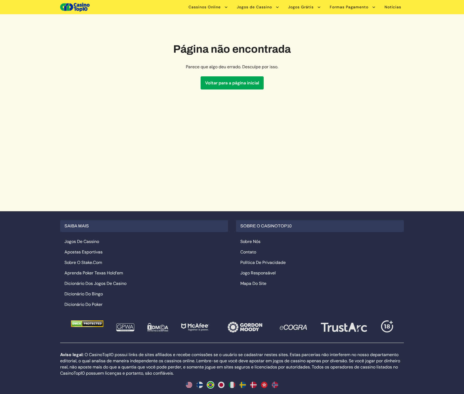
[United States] (189, 385)
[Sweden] (243, 385)
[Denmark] (253, 385)
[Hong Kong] (264, 385)
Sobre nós (250, 241)
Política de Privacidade (263, 262)
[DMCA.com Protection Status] (87, 323)
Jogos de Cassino (254, 7)
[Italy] (232, 385)
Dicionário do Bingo (83, 294)
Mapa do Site (253, 283)
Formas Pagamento (349, 7)
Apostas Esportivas (83, 252)
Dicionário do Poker (83, 304)
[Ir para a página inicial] (75, 7)
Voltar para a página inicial (232, 83)
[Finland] (200, 385)
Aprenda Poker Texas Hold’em (93, 273)
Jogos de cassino (81, 241)
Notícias (393, 7)
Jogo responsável (258, 273)
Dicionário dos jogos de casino (95, 283)
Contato (248, 252)
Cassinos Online (205, 7)
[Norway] (275, 385)
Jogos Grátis (301, 7)
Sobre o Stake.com (83, 262)
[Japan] (221, 385)
